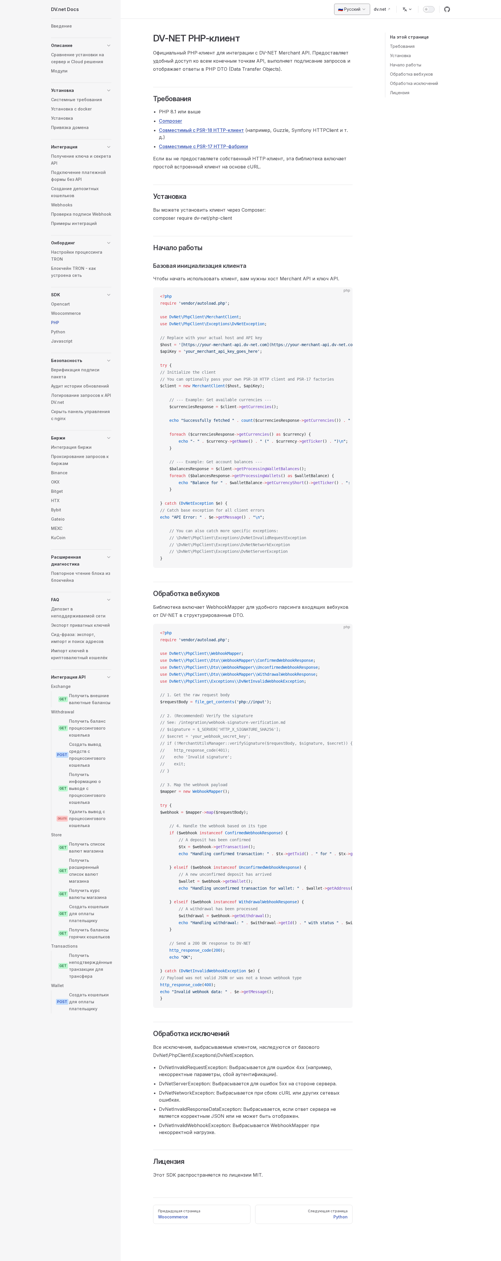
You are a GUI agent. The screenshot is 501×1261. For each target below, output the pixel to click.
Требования (402, 46)
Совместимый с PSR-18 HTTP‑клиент (201, 130)
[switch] (429, 9)
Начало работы (405, 64)
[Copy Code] (343, 296)
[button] (81, 45)
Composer (170, 121)
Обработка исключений (414, 83)
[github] (447, 9)
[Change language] (407, 9)
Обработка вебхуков (411, 74)
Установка (400, 55)
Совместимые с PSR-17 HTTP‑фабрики (203, 146)
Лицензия (399, 92)
